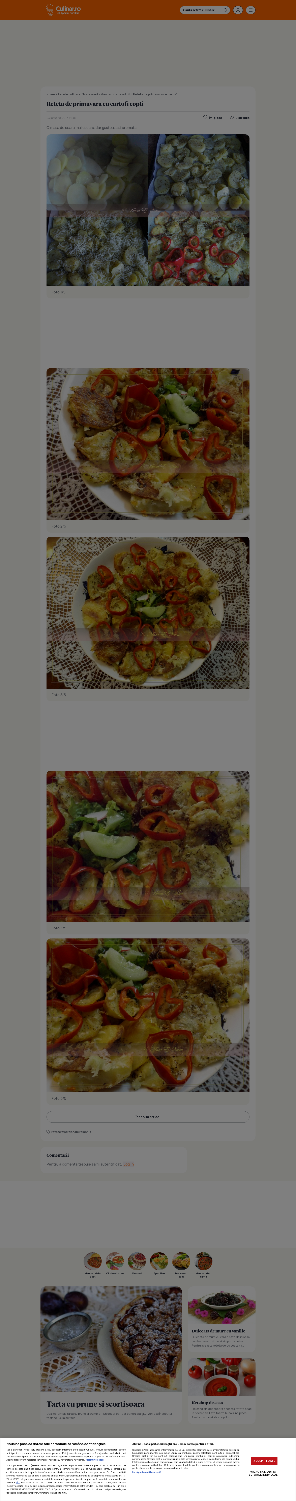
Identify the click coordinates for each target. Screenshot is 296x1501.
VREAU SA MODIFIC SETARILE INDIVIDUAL (263, 1473)
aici (18, 1482)
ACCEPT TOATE (264, 1461)
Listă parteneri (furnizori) (146, 1471)
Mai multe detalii (95, 1459)
